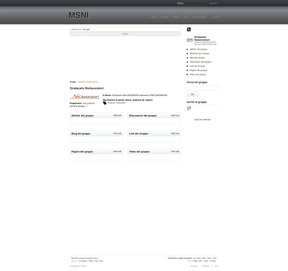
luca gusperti (89, 103)
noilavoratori (120, 102)
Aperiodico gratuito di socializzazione (84, 258)
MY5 (200, 261)
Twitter (90, 261)
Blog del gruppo (197, 57)
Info (215, 266)
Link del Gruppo (197, 65)
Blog (153, 16)
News (209, 258)
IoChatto (213, 261)
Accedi (213, 3)
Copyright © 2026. (78, 266)
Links (215, 258)
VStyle (206, 261)
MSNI (79, 14)
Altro (215, 16)
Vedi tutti (117, 115)
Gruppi (164, 16)
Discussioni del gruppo (200, 61)
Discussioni (199, 16)
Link (185, 16)
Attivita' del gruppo (198, 49)
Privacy (195, 266)
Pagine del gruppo (198, 70)
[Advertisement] (209, 169)
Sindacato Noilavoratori (202, 38)
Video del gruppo (198, 74)
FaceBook (83, 261)
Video (175, 16)
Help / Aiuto (99, 261)
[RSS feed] (189, 30)
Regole (206, 266)
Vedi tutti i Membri (202, 119)
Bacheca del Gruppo (199, 53)
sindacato (111, 102)
